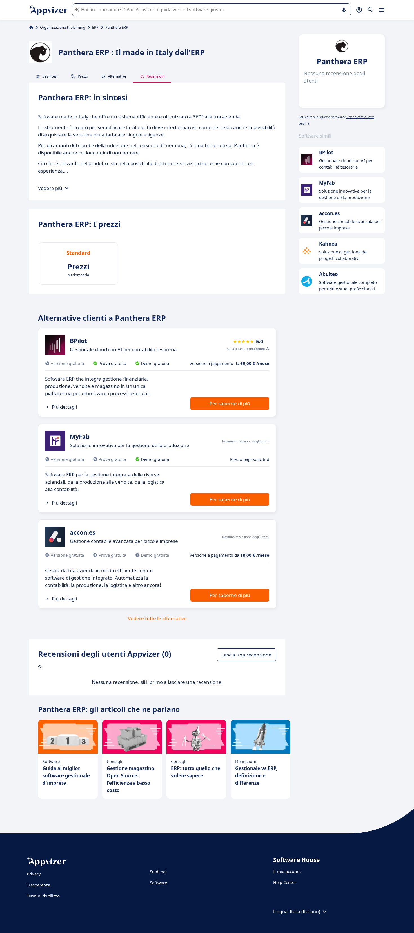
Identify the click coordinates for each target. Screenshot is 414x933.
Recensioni (155, 76)
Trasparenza (38, 885)
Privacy (34, 874)
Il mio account (287, 871)
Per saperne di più (230, 403)
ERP (95, 27)
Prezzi (83, 76)
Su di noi (158, 871)
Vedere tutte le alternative (157, 618)
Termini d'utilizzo (43, 896)
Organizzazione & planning (62, 27)
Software (158, 882)
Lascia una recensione (246, 654)
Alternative (117, 76)
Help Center (284, 882)
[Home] (31, 27)
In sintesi (50, 76)
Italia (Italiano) (305, 911)
